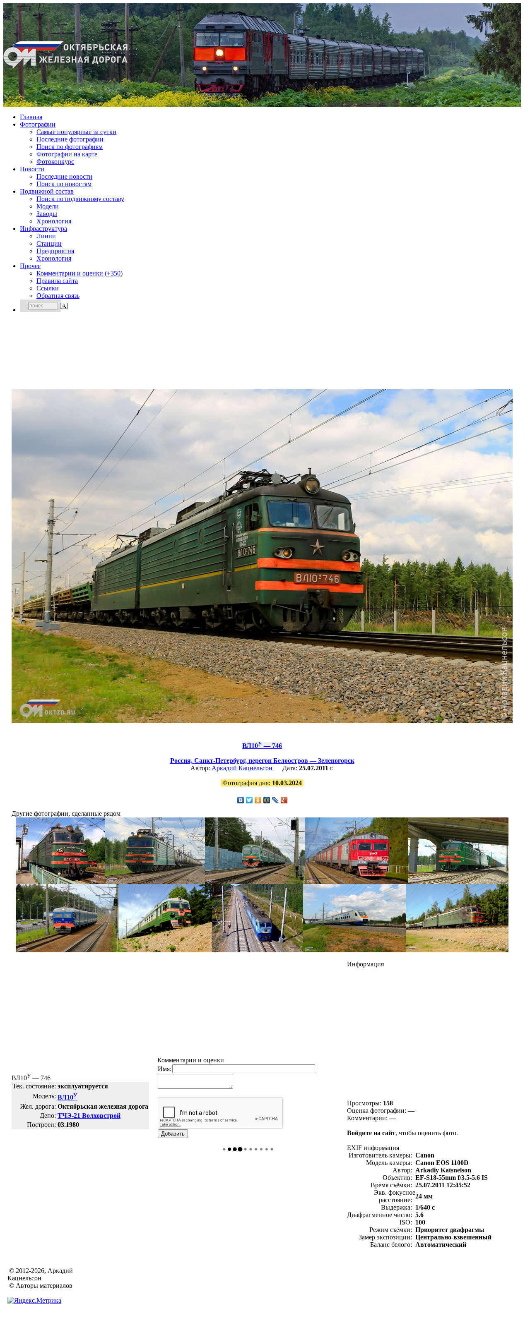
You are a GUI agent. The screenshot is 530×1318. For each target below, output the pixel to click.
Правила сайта (57, 280)
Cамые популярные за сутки (76, 131)
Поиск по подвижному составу (80, 198)
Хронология (53, 221)
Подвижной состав (47, 191)
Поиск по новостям (64, 183)
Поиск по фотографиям (69, 146)
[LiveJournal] (275, 800)
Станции (49, 243)
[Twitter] (249, 800)
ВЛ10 (67, 1097)
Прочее (30, 265)
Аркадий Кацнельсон (242, 768)
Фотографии (37, 124)
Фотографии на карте (66, 154)
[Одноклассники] (258, 800)
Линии (46, 236)
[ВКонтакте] (240, 800)
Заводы (46, 213)
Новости (32, 169)
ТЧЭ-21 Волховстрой (89, 1115)
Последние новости (64, 176)
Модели (47, 206)
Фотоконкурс (55, 161)
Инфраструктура (43, 228)
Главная (31, 116)
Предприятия (55, 250)
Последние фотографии (70, 139)
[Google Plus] (284, 800)
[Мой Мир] (267, 800)
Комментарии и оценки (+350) (79, 273)
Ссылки (47, 288)
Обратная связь (58, 295)
